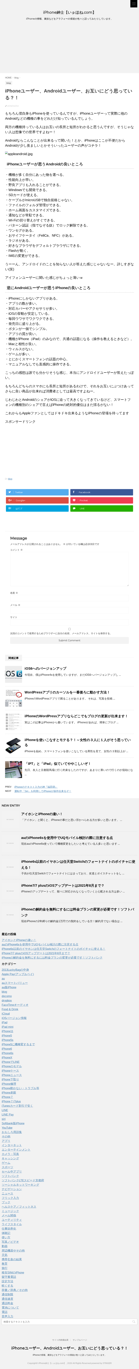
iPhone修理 (9, 1083)
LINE (5, 1110)
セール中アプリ (12, 1171)
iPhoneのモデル (12, 1066)
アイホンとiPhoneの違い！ (42, 814)
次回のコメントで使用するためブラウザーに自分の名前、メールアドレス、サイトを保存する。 (61, 633)
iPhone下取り (10, 1079)
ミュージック (10, 1211)
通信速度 (7, 1298)
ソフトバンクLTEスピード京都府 (23, 1180)
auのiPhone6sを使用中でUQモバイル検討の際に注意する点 (67, 838)
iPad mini (7, 1026)
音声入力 (7, 1316)
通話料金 (7, 1303)
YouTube (7, 1127)
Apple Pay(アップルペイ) (18, 974)
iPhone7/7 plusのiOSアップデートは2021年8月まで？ (62, 885)
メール (15, 605)
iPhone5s (7, 1040)
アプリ (6, 1141)
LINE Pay (8, 1114)
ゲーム (6, 1162)
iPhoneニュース (12, 1075)
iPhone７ (7, 1097)
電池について (10, 1307)
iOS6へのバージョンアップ (45, 668)
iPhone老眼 (9, 1092)
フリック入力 (10, 1198)
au (3, 978)
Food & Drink (10, 1009)
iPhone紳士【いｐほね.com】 (69, 12)
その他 (6, 1136)
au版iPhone (9, 987)
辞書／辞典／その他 (15, 1290)
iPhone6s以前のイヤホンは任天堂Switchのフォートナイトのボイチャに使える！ (53, 948)
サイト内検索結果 (60, 1340)
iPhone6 (7, 1048)
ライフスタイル (12, 1224)
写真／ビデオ (10, 1241)
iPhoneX (7, 1057)
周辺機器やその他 (13, 1250)
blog (10, 479)
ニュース (7, 1193)
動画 (4, 1246)
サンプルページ (80, 1340)
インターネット (12, 1145)
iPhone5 (7, 1035)
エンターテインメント (16, 1149)
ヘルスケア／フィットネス (19, 1206)
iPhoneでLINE (10, 1062)
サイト (13, 617)
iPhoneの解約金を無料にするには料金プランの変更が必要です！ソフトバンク (52, 957)
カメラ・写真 (10, 1154)
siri (4, 1119)
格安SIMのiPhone (13, 1272)
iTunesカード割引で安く (17, 1105)
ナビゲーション (12, 1189)
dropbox (7, 1000)
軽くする (7, 1285)
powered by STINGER (101, 1363)
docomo (7, 996)
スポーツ (7, 1167)
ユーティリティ (12, 1220)
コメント (16, 549)
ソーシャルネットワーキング (20, 1184)
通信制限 (7, 1294)
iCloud (6, 1013)
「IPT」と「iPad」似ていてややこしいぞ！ (58, 764)
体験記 (6, 1233)
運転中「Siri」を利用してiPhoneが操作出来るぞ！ (42, 791)
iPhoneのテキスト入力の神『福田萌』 (36, 786)
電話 (4, 1312)
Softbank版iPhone (13, 1123)
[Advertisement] (69, 47)
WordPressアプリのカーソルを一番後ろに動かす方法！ (67, 692)
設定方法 (7, 1281)
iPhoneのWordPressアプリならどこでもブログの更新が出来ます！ (76, 716)
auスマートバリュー (15, 983)
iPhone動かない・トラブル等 (20, 1088)
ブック (6, 1202)
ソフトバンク (10, 1176)
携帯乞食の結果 (12, 1259)
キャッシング (10, 1158)
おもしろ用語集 (12, 1132)
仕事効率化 (9, 1228)
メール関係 (9, 1215)
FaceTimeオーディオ (15, 1004)
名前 (14, 593)
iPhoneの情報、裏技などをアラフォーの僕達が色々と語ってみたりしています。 (69, 1355)
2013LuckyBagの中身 (15, 969)
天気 (4, 1255)
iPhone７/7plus (11, 1101)
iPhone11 (7, 1031)
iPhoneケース (10, 1070)
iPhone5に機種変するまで (18, 1044)
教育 (4, 1263)
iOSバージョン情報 (14, 1018)
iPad (4, 1022)
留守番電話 (9, 1277)
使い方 (6, 1237)
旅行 (4, 1268)
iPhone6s (7, 1053)
